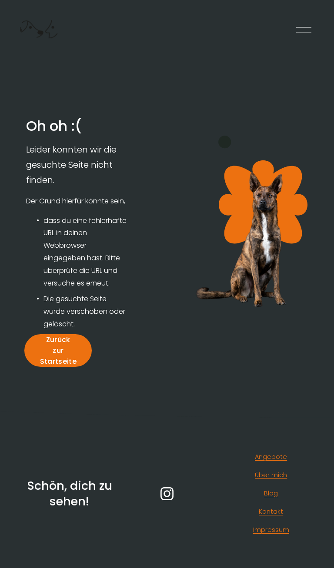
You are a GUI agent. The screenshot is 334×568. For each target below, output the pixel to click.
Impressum (271, 529)
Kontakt (271, 511)
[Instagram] (167, 494)
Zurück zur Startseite (58, 350)
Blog (271, 493)
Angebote (271, 456)
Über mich (271, 475)
